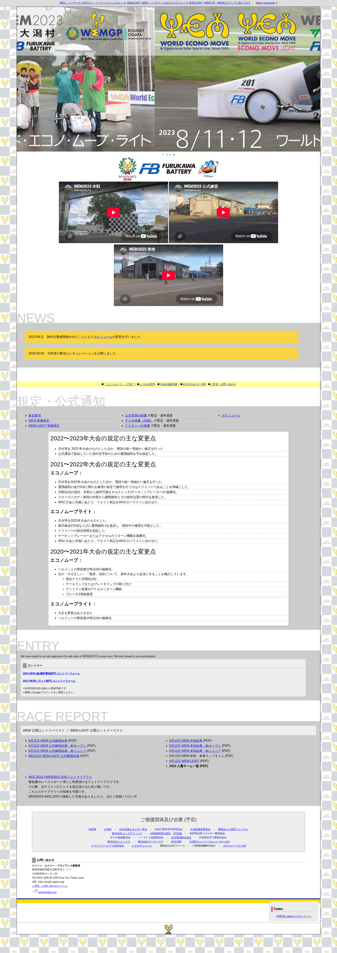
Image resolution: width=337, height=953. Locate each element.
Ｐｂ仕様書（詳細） (139, 420)
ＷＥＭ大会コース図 (194, 384)
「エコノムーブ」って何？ (119, 384)
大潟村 (108, 829)
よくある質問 (147, 384)
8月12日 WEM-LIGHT (184, 761)
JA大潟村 (176, 841)
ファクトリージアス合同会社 (107, 845)
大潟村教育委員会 (200, 829)
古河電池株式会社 (181, 837)
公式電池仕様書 (136, 415)
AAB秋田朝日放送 (160, 833)
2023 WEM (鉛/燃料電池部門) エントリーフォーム (51, 673)
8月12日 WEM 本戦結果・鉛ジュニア (195, 750)
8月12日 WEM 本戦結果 (185, 740)
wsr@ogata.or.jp (47, 892)
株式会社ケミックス (118, 841)
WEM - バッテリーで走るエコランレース (165, 2)
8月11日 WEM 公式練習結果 (47, 740)
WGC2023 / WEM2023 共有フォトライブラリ (60, 777)
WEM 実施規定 (38, 420)
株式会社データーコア (150, 841)
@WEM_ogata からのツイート (293, 916)
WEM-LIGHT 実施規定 (43, 425)
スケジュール (103, 336)
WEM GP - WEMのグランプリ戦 (222, 2)
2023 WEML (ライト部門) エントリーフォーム (49, 680)
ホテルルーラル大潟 (234, 845)
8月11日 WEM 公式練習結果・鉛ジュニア (57, 750)
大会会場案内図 (168, 384)
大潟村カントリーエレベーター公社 (209, 841)
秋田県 (92, 829)
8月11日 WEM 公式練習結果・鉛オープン (57, 745)
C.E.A (247, 2)
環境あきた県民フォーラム (233, 829)
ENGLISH (133, 2)
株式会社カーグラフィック (127, 833)
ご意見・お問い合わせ (223, 384)
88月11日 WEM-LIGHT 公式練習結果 (53, 756)
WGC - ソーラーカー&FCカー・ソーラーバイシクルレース (92, 2)
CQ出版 (177, 833)
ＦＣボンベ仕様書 (137, 425)
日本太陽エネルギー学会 (133, 829)
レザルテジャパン (142, 845)
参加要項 (34, 415)
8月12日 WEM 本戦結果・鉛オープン (195, 745)
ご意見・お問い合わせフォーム (49, 885)
